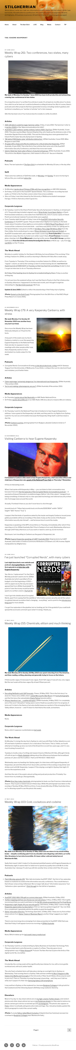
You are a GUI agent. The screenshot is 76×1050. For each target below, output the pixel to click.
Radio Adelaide (23, 755)
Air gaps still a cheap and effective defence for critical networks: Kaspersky (32, 144)
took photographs (62, 696)
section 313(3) (11, 127)
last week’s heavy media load (34, 935)
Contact (57, 24)
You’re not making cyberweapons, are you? (20, 386)
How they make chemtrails (20, 781)
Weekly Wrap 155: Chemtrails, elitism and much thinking (38, 623)
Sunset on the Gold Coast (20, 294)
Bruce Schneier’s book (49, 231)
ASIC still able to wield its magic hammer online (22, 125)
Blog (41, 24)
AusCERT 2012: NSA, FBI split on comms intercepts (23, 897)
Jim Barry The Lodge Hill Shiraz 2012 (48, 229)
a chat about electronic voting (46, 366)
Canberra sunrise (17, 423)
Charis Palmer (35, 698)
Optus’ (31, 914)
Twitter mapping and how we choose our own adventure (25, 900)
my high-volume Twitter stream (48, 999)
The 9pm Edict (25, 24)
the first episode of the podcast (42, 492)
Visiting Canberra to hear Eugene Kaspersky (31, 438)
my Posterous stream (43, 1001)
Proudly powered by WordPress (49, 1045)
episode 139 (15, 879)
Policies (35, 1045)
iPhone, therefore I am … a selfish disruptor (20, 700)
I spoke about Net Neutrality (24, 397)
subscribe (27, 178)
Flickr (7, 1006)
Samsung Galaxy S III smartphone (40, 981)
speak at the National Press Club (38, 480)
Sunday (50, 176)
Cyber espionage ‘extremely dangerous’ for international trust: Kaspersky (31, 382)
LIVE (35, 24)
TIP (65, 24)
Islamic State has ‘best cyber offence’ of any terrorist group (26, 151)
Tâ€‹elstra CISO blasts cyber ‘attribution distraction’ (24, 139)
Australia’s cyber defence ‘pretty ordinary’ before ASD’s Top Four (28, 130)
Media (49, 24)
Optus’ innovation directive (15, 912)
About (14, 24)
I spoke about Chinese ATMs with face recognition (32, 189)
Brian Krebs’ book (50, 212)
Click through (31, 886)
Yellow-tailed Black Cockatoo (28, 1013)
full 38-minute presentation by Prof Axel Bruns (54, 902)
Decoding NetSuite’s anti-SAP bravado (19, 693)
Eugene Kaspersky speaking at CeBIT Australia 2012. (30, 539)
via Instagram (43, 1004)
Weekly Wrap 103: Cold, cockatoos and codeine (33, 801)
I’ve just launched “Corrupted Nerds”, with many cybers (37, 557)
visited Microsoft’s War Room (41, 696)
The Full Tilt (28, 591)
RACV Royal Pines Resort (55, 224)
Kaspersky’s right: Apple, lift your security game (22, 904)
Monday (41, 176)
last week (37, 730)
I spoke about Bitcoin (20, 400)
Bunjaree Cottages (50, 985)
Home (7, 24)
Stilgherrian (20, 7)
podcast (24, 285)
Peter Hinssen (25, 950)
